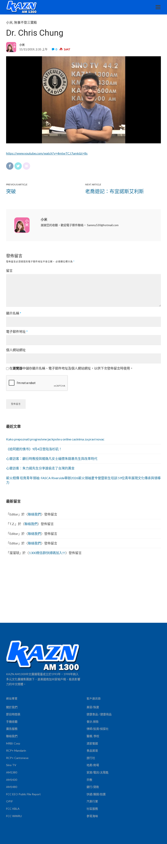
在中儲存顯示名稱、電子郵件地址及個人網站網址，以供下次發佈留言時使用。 (71, 368)
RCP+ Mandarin (16, 750)
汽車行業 (92, 801)
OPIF (9, 801)
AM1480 (11, 787)
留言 (9, 270)
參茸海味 (92, 816)
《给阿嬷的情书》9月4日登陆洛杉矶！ (34, 449)
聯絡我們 (34, 514)
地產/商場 (93, 765)
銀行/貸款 (93, 787)
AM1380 (11, 772)
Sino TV (11, 765)
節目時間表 (13, 714)
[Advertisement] (83, 592)
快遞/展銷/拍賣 (96, 794)
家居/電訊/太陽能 (98, 772)
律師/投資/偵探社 (98, 728)
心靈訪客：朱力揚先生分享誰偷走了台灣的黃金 (40, 468)
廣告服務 (12, 728)
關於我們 (12, 707)
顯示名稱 (13, 313)
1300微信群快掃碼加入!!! (47, 553)
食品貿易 (92, 750)
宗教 (89, 779)
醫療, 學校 (93, 736)
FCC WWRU (14, 816)
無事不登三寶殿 (25, 22)
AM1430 (11, 779)
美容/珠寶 (93, 707)
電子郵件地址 (17, 331)
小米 (9, 22)
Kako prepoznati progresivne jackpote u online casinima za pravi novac (55, 439)
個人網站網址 (16, 350)
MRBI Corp (13, 743)
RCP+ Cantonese (17, 758)
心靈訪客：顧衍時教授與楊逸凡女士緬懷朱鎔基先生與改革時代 (51, 458)
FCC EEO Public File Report (23, 794)
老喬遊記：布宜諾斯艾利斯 (114, 191)
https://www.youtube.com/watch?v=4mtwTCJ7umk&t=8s (47, 153)
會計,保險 (93, 721)
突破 (11, 191)
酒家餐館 (92, 743)
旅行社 (91, 758)
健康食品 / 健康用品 (99, 714)
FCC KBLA (13, 808)
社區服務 (92, 808)
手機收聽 (12, 721)
